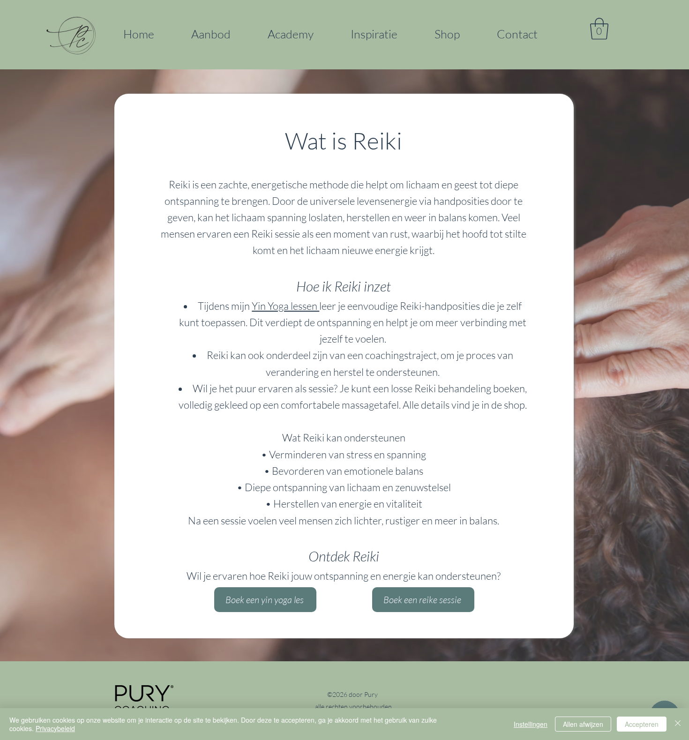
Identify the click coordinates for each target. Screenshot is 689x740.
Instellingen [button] (530, 724)
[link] (599, 28)
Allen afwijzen (583, 724)
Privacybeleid (55, 728)
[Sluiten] (677, 724)
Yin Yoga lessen (285, 305)
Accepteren (642, 724)
